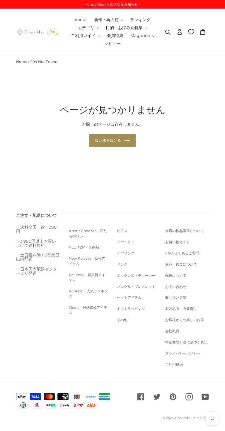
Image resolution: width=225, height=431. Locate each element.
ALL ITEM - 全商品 (84, 247)
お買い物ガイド (177, 242)
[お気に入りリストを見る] (191, 32)
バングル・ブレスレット (136, 286)
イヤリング (125, 253)
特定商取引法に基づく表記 (186, 342)
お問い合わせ (175, 286)
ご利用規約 (174, 364)
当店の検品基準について (184, 231)
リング (122, 264)
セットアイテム (129, 297)
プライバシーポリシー (182, 353)
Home (21, 61)
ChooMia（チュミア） (192, 418)
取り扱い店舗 (175, 297)
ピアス (122, 231)
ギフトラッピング (131, 308)
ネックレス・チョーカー (136, 275)
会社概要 (172, 331)
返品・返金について (181, 264)
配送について (175, 275)
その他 (122, 320)
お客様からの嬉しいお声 (184, 320)
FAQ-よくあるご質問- (183, 253)
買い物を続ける (108, 140)
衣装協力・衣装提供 (181, 308)
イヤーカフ (125, 242)
